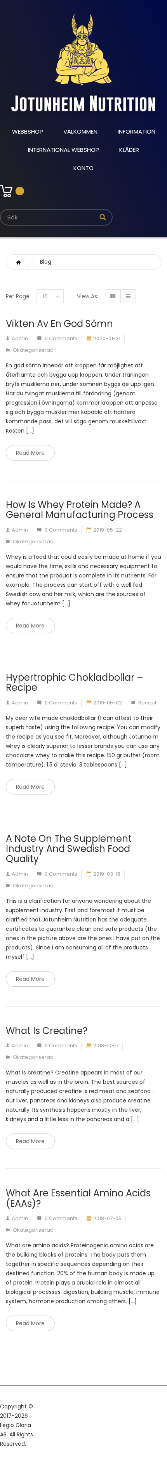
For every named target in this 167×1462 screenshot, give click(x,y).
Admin (20, 338)
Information (136, 131)
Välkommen (80, 131)
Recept (147, 702)
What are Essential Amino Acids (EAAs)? (78, 1198)
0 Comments (61, 338)
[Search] (103, 217)
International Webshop (63, 150)
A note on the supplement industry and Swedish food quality (69, 849)
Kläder (129, 150)
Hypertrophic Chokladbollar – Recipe (74, 682)
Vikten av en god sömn (59, 323)
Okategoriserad (33, 350)
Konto (83, 168)
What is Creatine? (46, 1030)
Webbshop (27, 131)
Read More (30, 453)
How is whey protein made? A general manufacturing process (79, 509)
